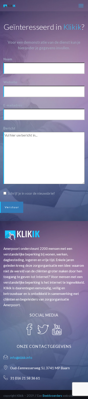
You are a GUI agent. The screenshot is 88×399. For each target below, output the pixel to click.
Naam (7, 59)
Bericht (9, 128)
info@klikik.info (21, 358)
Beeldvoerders (52, 395)
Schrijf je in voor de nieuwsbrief (31, 193)
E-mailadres (12, 105)
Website (10, 82)
